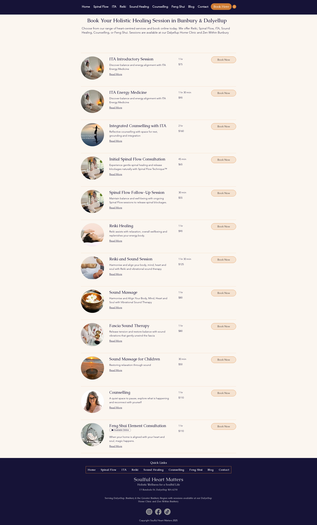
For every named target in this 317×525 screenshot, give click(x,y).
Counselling (101, 32)
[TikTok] (167, 511)
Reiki (194, 28)
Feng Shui (121, 32)
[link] (140, 59)
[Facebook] (158, 511)
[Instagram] (149, 511)
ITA (217, 28)
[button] (234, 7)
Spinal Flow (206, 28)
